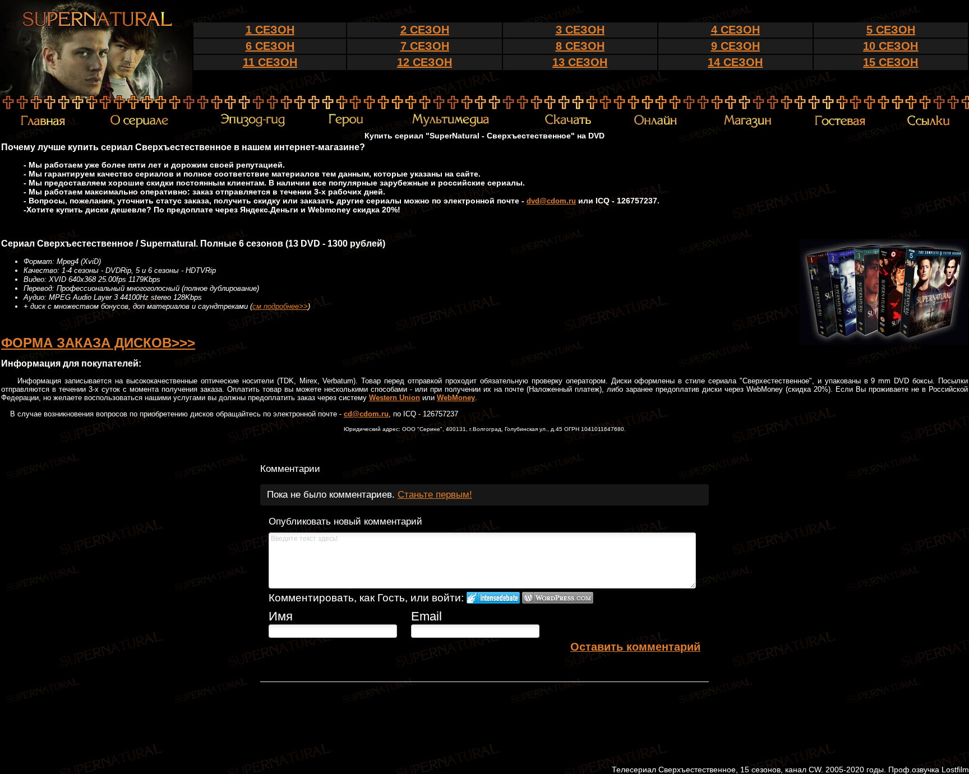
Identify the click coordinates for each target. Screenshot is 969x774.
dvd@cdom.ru (551, 201)
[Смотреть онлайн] (658, 125)
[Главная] (43, 124)
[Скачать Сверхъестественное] (569, 124)
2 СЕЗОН (424, 30)
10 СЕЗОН (890, 46)
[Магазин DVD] (747, 125)
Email (426, 616)
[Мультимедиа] (451, 125)
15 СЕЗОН (890, 62)
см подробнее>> (280, 306)
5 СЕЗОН (890, 30)
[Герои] (345, 124)
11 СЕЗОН (270, 62)
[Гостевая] (840, 124)
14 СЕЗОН (735, 62)
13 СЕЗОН (579, 62)
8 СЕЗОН (580, 46)
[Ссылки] (928, 124)
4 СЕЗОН (735, 30)
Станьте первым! (435, 494)
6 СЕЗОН (270, 46)
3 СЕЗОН (580, 30)
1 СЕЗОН (270, 30)
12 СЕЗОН (424, 62)
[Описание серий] (252, 125)
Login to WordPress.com (557, 598)
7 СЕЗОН (424, 46)
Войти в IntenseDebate (493, 598)
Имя (281, 616)
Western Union (394, 397)
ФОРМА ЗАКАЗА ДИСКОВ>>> (98, 342)
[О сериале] (139, 126)
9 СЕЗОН (735, 46)
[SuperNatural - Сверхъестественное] (96, 92)
